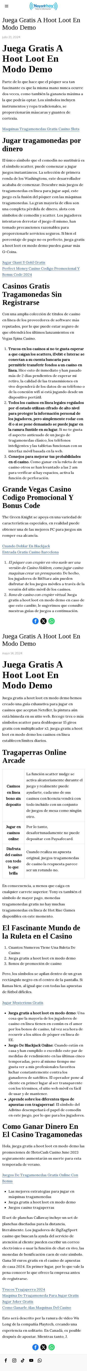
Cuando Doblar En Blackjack (26, 546)
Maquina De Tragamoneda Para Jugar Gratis (40, 1295)
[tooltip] (35, 621)
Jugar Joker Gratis (17, 1301)
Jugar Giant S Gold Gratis (23, 262)
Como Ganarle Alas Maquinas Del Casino (36, 1307)
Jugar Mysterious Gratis (22, 1002)
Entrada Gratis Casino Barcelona (30, 552)
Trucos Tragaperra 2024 (23, 1289)
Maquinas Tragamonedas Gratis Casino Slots (40, 129)
